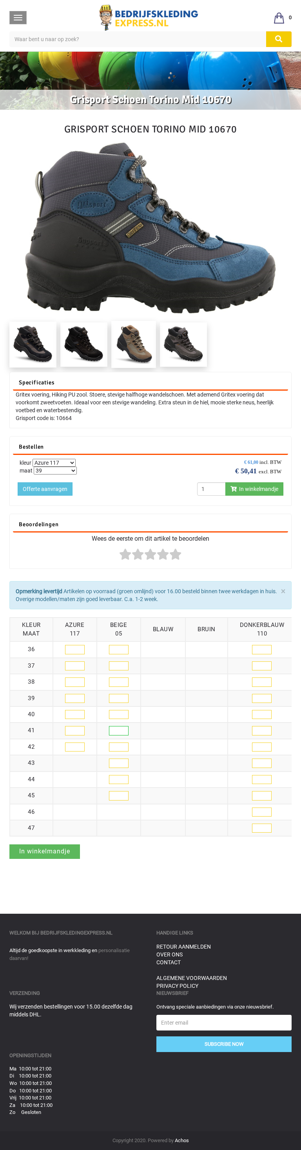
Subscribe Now (224, 1044)
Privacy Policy (177, 986)
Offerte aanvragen (45, 489)
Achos (182, 1140)
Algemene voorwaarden (191, 978)
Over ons (169, 954)
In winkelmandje (257, 489)
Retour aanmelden (183, 947)
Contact (168, 962)
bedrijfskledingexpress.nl (76, 933)
